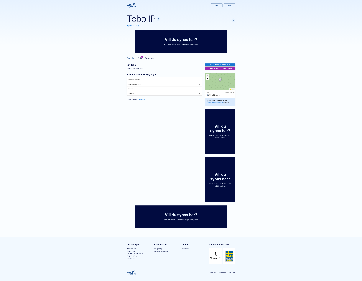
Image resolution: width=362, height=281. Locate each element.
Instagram (231, 273)
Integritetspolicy (132, 256)
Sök (216, 5)
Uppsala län (131, 26)
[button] (220, 80)
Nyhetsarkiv (185, 249)
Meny (230, 5)
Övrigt (185, 244)
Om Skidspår (133, 244)
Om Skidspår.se (132, 249)
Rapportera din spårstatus (215, 102)
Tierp (137, 26)
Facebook (222, 273)
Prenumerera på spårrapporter (221, 68)
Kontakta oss (131, 258)
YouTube (213, 273)
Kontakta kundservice (161, 251)
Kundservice (160, 244)
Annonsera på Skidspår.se (135, 253)
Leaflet (233, 89)
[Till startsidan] (131, 5)
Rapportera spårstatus (221, 65)
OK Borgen (141, 100)
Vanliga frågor (131, 251)
